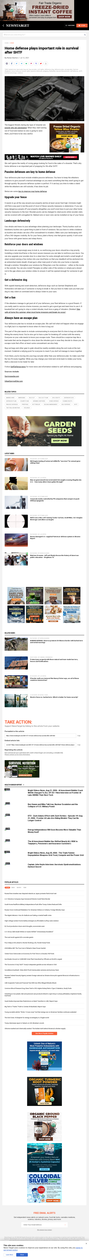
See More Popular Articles (44, 1033)
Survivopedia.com (12, 376)
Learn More (9, 1255)
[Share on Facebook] (12, 63)
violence (20, 73)
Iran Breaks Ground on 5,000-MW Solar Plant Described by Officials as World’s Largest (33, 959)
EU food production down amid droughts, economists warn (25, 926)
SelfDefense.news (18, 367)
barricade (20, 69)
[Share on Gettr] (41, 63)
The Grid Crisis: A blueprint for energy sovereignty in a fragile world (27, 1017)
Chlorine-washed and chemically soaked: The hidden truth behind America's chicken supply (35, 1028)
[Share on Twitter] (16, 63)
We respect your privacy (44, 1230)
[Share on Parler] (31, 63)
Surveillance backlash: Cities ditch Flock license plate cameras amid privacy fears (32, 970)
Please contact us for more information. (17, 754)
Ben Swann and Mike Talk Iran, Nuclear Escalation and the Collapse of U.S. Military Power (53, 805)
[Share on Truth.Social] (36, 63)
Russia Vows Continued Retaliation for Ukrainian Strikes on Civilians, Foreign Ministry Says (35, 910)
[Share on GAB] (26, 63)
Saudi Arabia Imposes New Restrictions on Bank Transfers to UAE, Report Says (31, 1001)
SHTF (80, 71)
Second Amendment (62, 71)
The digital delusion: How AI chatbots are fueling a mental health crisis (28, 915)
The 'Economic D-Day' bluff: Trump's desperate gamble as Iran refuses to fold (31, 964)
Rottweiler (52, 71)
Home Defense (16, 71)
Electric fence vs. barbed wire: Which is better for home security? (54, 697)
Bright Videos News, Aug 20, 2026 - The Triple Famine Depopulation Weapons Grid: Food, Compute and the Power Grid (56, 854)
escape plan (68, 69)
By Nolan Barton (11, 58)
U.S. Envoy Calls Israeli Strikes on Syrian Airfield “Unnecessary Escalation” (29, 932)
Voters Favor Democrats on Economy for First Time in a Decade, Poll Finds (29, 954)
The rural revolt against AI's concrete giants (19, 937)
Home (6, 43)
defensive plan (59, 69)
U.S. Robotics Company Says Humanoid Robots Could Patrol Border (27, 899)
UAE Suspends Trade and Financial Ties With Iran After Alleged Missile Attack (30, 983)
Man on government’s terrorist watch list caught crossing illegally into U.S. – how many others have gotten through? (55, 481)
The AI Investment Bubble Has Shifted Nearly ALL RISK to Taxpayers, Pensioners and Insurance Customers (53, 842)
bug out (26, 69)
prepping (45, 71)
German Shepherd (39, 401)
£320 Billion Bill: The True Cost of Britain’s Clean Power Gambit (25, 948)
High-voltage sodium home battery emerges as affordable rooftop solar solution (32, 921)
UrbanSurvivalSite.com (14, 381)
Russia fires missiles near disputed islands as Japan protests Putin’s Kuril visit (30, 893)
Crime (12, 43)
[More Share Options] (46, 63)
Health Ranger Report (13, 785)
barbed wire (12, 69)
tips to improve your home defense (32, 191)
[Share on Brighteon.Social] (7, 63)
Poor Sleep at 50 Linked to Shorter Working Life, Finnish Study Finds (27, 943)
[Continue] (65, 1224)
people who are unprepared (16, 128)
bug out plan (33, 69)
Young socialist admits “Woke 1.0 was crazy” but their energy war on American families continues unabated (40, 1012)
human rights (26, 71)
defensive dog (49, 69)
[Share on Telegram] (21, 63)
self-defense (74, 71)
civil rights (40, 69)
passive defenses (36, 71)
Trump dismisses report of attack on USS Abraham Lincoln (24, 1023)
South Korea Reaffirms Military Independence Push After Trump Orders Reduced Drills (33, 904)
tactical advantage (11, 73)
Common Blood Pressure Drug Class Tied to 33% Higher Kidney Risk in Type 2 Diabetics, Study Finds (38, 988)
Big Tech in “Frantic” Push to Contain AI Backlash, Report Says (25, 1006)
